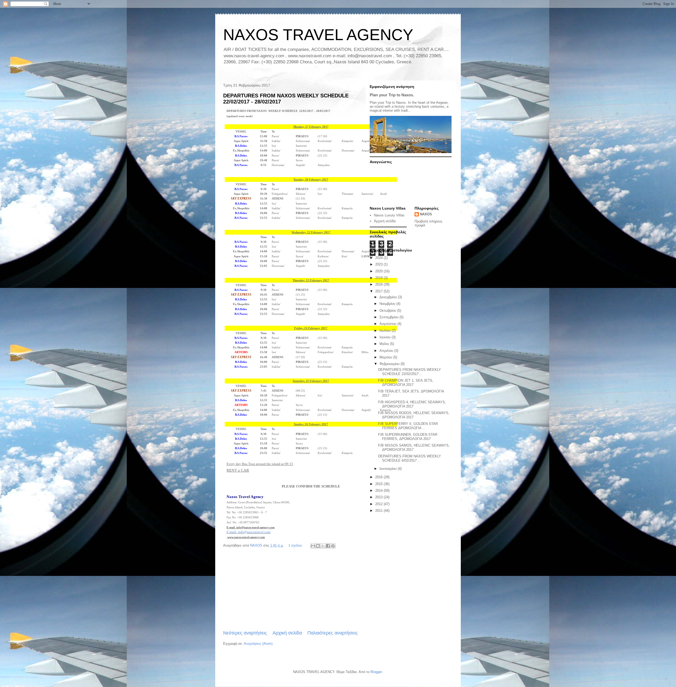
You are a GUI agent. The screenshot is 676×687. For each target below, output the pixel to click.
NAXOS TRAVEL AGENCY (318, 35)
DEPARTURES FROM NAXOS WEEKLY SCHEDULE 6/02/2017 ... (409, 458)
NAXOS (426, 214)
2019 (379, 278)
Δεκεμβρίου (388, 297)
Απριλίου (386, 351)
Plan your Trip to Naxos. (392, 95)
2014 (379, 490)
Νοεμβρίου (387, 304)
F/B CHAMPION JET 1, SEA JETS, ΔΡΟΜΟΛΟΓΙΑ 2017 (405, 382)
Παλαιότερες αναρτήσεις (332, 633)
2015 (379, 484)
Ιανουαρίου (388, 469)
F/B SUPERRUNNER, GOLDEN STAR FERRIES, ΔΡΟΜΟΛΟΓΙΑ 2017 (407, 437)
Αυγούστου (388, 324)
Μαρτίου (386, 357)
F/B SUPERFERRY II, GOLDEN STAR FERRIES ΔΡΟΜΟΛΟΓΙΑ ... (408, 426)
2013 (379, 497)
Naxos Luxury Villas (389, 215)
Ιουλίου (385, 331)
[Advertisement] (290, 590)
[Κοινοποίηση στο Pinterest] (333, 545)
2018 (379, 284)
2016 (379, 477)
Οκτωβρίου (388, 310)
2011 (379, 511)
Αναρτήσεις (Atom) (258, 644)
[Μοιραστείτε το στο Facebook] (328, 545)
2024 (379, 258)
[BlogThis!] (318, 545)
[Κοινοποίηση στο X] (323, 545)
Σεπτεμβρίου (389, 317)
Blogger (376, 672)
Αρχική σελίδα (287, 633)
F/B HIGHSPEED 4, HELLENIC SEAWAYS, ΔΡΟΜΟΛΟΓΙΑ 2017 (412, 404)
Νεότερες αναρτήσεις (245, 633)
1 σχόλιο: (296, 545)
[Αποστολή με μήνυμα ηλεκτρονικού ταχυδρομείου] (313, 545)
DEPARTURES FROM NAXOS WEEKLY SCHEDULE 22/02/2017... (409, 372)
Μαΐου (384, 344)
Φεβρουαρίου (390, 364)
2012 (379, 504)
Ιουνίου (385, 337)
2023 (379, 264)
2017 (379, 291)
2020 (379, 271)
